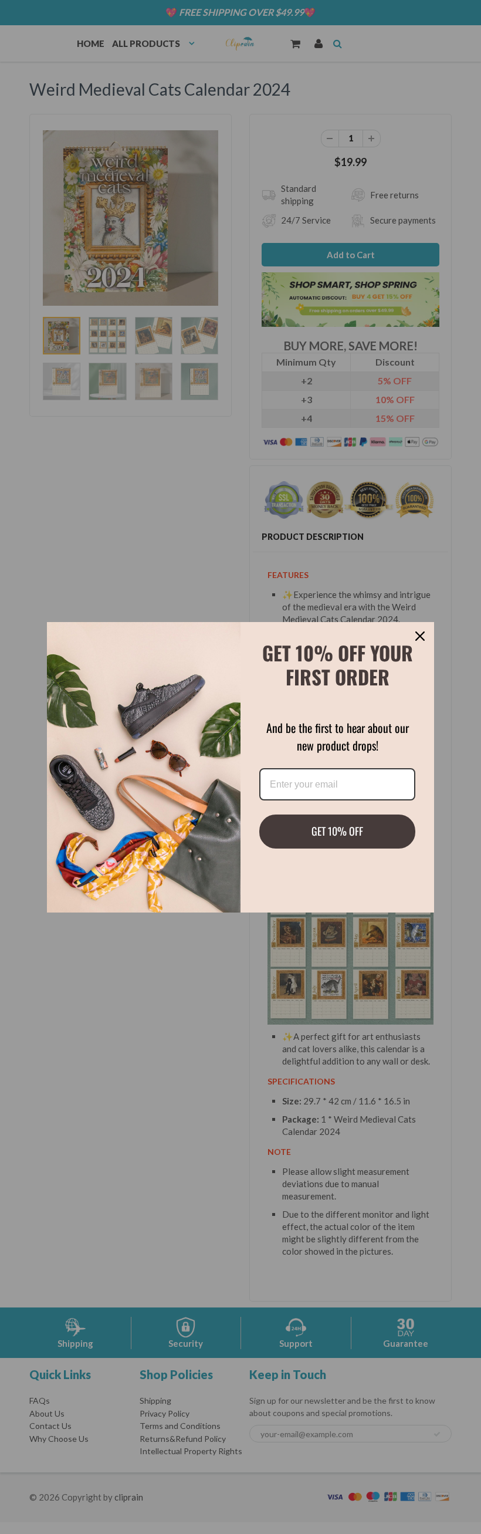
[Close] (420, 636)
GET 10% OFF (337, 831)
